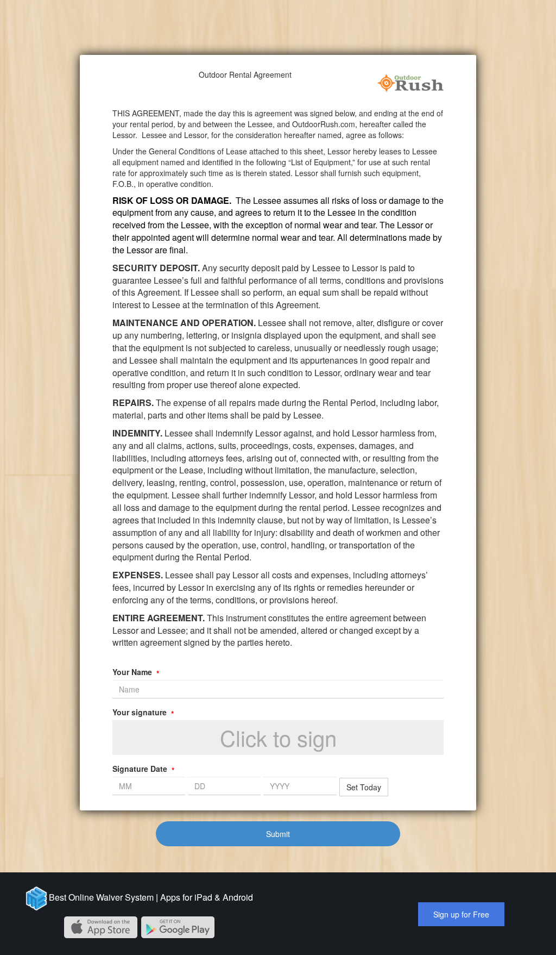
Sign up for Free (461, 914)
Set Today (363, 787)
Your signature (143, 712)
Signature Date (143, 768)
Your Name (135, 671)
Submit (278, 833)
